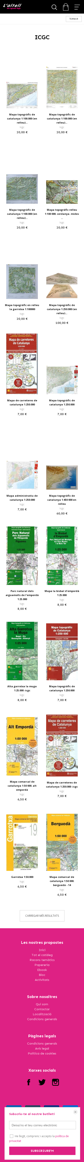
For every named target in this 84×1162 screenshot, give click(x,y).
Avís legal (42, 1048)
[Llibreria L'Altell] (12, 7)
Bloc (42, 975)
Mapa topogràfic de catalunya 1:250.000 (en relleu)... (62, 309)
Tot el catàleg (42, 955)
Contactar (42, 1009)
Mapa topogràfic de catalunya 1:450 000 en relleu (61, 499)
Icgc (22, 127)
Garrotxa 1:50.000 (22, 877)
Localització (42, 1014)
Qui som (42, 1004)
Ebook (42, 970)
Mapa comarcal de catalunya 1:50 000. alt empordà (22, 785)
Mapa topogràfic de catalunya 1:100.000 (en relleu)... (22, 118)
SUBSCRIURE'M (42, 1151)
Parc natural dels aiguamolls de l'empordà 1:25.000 (22, 595)
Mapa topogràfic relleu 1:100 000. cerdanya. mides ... (62, 214)
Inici (42, 950)
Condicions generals (42, 1019)
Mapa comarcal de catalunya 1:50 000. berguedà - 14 (62, 881)
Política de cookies (42, 1053)
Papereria (42, 965)
